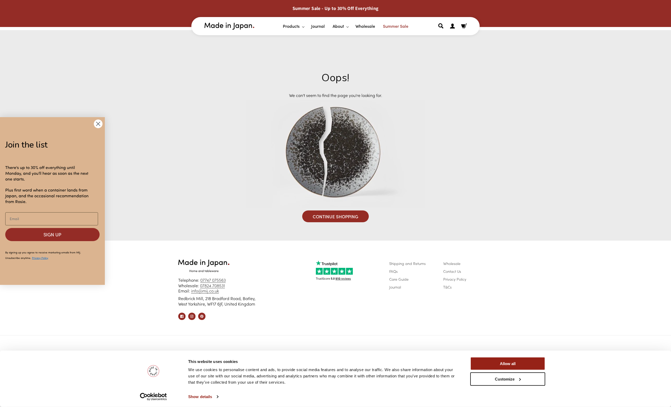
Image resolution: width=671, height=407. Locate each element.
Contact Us (452, 271)
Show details (200, 396)
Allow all (508, 363)
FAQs (393, 271)
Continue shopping (335, 216)
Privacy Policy (454, 279)
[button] (292, 26)
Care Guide (399, 279)
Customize (505, 379)
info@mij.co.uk (205, 291)
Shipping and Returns (407, 263)
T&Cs (447, 287)
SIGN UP (52, 234)
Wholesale (452, 263)
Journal (395, 287)
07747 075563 (213, 280)
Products (291, 26)
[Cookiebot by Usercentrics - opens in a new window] (153, 397)
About (338, 26)
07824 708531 (212, 285)
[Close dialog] (98, 123)
